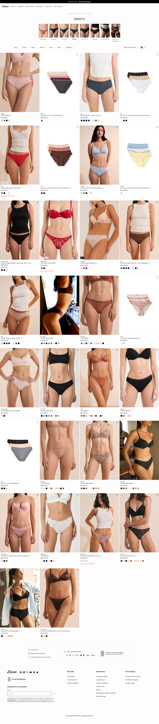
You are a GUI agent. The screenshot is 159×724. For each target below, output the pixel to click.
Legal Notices (100, 680)
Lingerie (77, 13)
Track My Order (72, 680)
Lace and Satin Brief (48, 263)
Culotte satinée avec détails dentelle (15, 556)
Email (9, 690)
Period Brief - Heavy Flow (90, 115)
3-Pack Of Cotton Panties (129, 338)
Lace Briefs (84, 338)
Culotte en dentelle (88, 263)
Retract (98, 689)
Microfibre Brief (47, 411)
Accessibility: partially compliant (106, 693)
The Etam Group (130, 683)
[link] (13, 6)
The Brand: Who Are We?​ (132, 676)
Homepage (71, 13)
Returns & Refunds (73, 683)
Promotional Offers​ (101, 676)
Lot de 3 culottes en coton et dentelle (135, 115)
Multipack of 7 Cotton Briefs (51, 115)
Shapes (89, 13)
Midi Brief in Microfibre (10, 631)
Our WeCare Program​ (131, 680)
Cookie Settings (101, 696)
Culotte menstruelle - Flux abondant (134, 263)
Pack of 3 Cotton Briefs (10, 483)
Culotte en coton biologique (91, 188)
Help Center (71, 676)
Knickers (83, 13)
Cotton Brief (6, 115)
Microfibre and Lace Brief (11, 188)
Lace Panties (45, 483)
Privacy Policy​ (100, 686)
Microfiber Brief (47, 338)
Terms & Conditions (102, 683)
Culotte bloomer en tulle (90, 556)
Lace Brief (84, 411)
